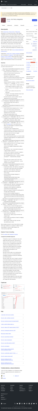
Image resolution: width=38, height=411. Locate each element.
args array (9, 124)
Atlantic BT (17, 375)
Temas (11, 387)
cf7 (31, 43)
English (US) (35, 41)
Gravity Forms (11, 31)
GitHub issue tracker (9, 58)
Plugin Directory (3, 4)
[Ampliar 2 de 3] (23, 285)
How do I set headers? (5, 346)
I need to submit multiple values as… (7, 324)
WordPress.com (4, 393)
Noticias (2, 387)
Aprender (21, 385)
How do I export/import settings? (7, 336)
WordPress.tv (22, 390)
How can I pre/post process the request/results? (10, 321)
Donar (30, 388)
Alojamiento (3, 388)
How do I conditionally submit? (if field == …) (9, 353)
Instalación (16, 25)
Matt (2, 395)
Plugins (11, 388)
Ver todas (35, 71)
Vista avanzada (29, 52)
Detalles (3, 25)
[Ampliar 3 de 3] (23, 293)
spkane (4, 378)
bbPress (3, 397)
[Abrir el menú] (36, 1)
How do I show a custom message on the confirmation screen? (7, 349)
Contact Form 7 (6, 31)
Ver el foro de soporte (30, 80)
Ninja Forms (18, 31)
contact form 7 (34, 45)
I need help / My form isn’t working (7, 314)
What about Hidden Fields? (6, 333)
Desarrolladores (22, 388)
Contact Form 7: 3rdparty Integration (13, 53)
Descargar (34, 20)
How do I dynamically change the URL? (8, 330)
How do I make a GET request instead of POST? (10, 327)
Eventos (30, 387)
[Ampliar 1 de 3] (10, 285)
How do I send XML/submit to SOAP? (8, 343)
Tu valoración (28, 71)
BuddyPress (3, 399)
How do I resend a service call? (7, 356)
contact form (35, 43)
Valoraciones (9, 25)
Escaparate (12, 385)
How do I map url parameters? (6, 339)
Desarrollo (22, 25)
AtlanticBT (11, 55)
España (4, 403)
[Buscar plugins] (11, 8)
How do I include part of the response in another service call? (7, 359)
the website (5, 234)
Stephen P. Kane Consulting (6, 56)
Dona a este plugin (29, 89)
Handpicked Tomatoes (13, 234)
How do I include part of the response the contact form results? (7, 363)
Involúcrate (31, 385)
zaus (9, 21)
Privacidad (3, 390)
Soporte (35, 25)
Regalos (31, 390)
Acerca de (3, 385)
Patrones (12, 390)
